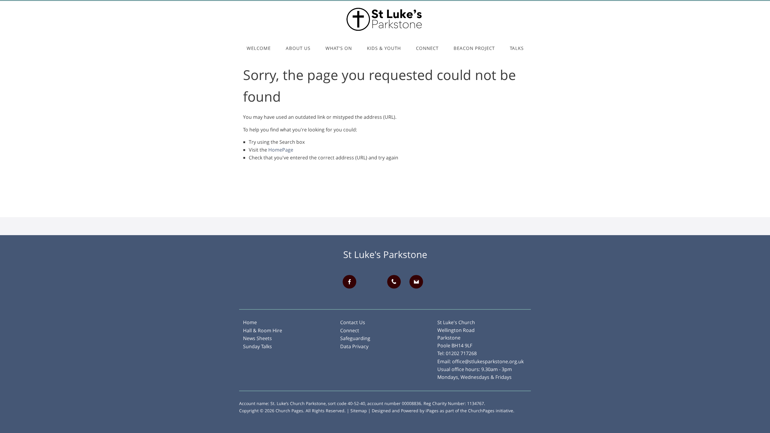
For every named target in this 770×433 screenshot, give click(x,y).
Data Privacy (354, 346)
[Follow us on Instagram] (374, 282)
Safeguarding (355, 338)
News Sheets (257, 338)
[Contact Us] (418, 282)
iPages (432, 410)
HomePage (280, 149)
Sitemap (358, 410)
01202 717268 (461, 353)
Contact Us (352, 322)
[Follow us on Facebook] (352, 282)
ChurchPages (481, 410)
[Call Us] (396, 282)
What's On (338, 48)
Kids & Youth (384, 48)
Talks (517, 48)
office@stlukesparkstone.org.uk (488, 361)
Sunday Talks (257, 346)
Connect (427, 48)
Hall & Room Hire (262, 330)
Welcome (259, 48)
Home (250, 322)
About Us (298, 48)
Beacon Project (474, 48)
